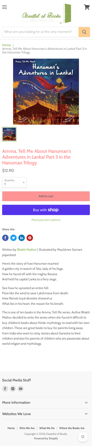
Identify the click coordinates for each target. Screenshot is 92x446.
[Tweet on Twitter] (13, 238)
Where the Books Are (72, 428)
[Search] (84, 32)
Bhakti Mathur (26, 250)
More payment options (46, 219)
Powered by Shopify (46, 438)
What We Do (47, 428)
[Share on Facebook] (5, 238)
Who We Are (27, 428)
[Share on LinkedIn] (21, 238)
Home (6, 45)
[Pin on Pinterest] (30, 238)
